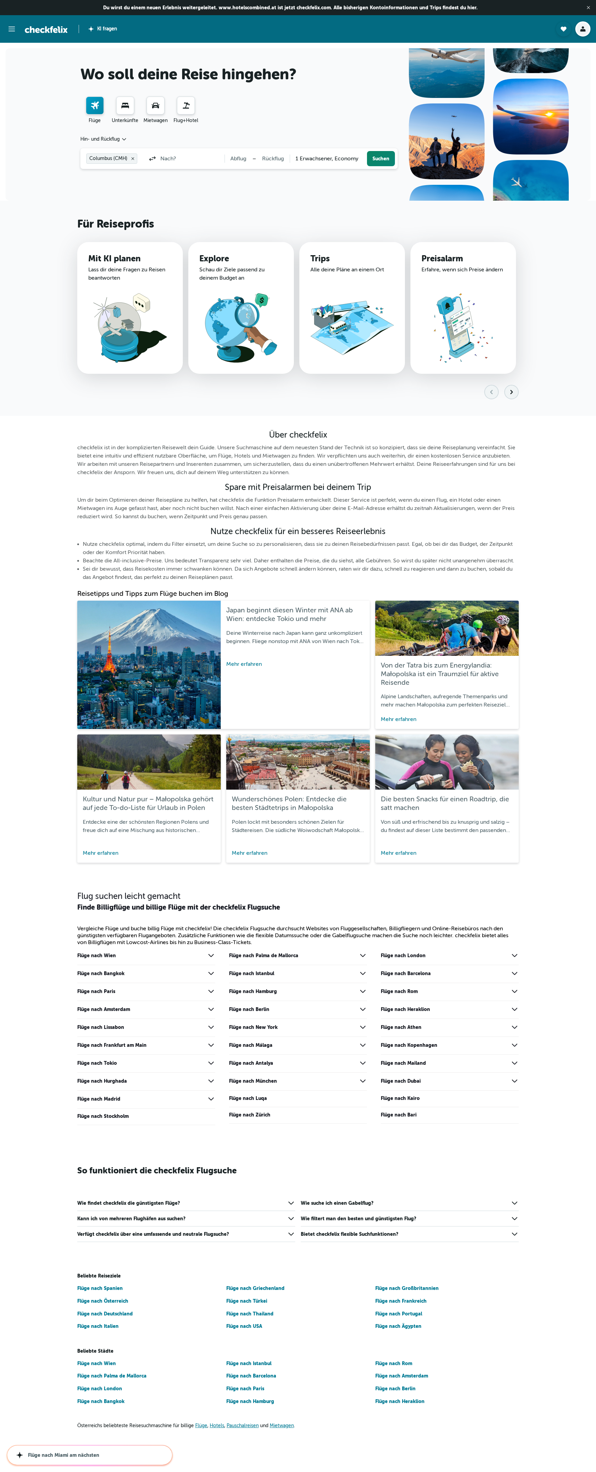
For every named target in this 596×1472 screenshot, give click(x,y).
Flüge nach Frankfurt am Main (112, 1045)
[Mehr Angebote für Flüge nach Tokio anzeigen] (211, 1063)
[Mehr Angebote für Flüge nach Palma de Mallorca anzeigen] (363, 955)
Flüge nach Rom (399, 991)
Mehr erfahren (244, 664)
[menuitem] (94, 110)
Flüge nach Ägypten (398, 1326)
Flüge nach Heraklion (405, 1009)
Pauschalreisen (243, 1425)
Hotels (217, 1425)
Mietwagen (282, 1425)
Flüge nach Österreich (102, 1301)
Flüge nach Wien (96, 955)
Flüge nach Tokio (97, 1063)
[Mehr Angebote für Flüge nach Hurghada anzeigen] (211, 1081)
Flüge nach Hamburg (253, 991)
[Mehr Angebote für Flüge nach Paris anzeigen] (211, 991)
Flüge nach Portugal (398, 1313)
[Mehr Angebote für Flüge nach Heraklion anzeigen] (514, 1009)
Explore (214, 258)
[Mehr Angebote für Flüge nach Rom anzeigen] (514, 991)
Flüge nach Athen (401, 1027)
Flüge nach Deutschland (105, 1313)
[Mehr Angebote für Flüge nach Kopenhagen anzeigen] (514, 1045)
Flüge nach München (253, 1081)
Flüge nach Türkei (246, 1301)
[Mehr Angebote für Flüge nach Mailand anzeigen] (514, 1063)
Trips (320, 258)
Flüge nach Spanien (100, 1288)
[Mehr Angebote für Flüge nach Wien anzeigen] (211, 955)
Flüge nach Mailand (403, 1063)
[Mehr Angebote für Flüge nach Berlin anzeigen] (363, 1009)
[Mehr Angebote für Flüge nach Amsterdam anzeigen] (211, 1009)
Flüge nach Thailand (250, 1313)
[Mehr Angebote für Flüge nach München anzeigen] (363, 1081)
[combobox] (103, 139)
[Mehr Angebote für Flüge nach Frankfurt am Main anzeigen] (211, 1045)
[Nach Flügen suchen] (95, 105)
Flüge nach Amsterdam (103, 1009)
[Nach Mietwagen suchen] (156, 105)
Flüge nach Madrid (98, 1099)
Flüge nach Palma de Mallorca (263, 955)
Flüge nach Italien (98, 1326)
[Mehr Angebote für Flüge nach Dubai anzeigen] (514, 1081)
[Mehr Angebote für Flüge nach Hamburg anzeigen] (363, 991)
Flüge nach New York (253, 1027)
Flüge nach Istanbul (251, 973)
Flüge (201, 1425)
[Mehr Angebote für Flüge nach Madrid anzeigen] (211, 1099)
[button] (588, 7)
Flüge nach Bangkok (101, 973)
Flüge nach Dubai (401, 1081)
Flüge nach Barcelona (406, 973)
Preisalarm (442, 258)
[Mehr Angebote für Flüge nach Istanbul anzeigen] (363, 973)
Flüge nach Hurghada (102, 1081)
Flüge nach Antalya (251, 1063)
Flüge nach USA (244, 1326)
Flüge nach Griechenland (255, 1288)
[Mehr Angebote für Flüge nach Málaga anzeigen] (363, 1045)
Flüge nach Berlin (249, 1009)
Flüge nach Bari (399, 1115)
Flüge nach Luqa (248, 1098)
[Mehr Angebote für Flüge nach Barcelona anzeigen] (514, 973)
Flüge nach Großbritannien (407, 1288)
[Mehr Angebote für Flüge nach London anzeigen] (514, 955)
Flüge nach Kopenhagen (409, 1045)
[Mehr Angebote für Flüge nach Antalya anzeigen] (363, 1063)
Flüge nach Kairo (400, 1098)
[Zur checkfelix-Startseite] (46, 29)
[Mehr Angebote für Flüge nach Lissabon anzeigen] (211, 1027)
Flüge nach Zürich (249, 1115)
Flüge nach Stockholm (103, 1116)
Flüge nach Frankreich (401, 1301)
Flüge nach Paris (96, 991)
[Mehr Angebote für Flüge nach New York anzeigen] (363, 1027)
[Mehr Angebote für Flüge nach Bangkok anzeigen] (211, 973)
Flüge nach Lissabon (100, 1027)
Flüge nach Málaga (250, 1045)
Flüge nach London (403, 955)
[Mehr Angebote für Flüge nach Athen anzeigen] (514, 1027)
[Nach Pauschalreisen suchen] (186, 105)
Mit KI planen (114, 258)
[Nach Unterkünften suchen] (125, 105)
